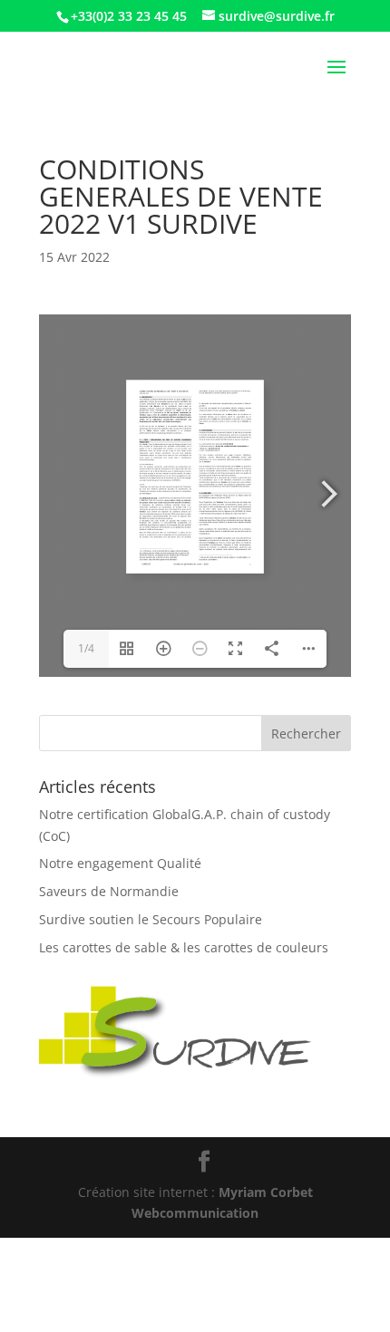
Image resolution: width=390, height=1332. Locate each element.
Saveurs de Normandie (109, 891)
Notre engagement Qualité (120, 863)
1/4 (86, 648)
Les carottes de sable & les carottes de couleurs (183, 947)
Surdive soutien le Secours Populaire (150, 919)
